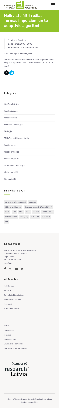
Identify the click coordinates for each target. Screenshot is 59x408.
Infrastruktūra (10, 339)
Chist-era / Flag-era (13, 207)
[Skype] (11, 72)
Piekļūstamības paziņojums (15, 348)
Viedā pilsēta (10, 145)
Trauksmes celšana (12, 308)
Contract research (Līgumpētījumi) (38, 207)
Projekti (7, 290)
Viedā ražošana (11, 111)
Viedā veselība (10, 118)
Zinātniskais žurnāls (12, 299)
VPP (6, 221)
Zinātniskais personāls (13, 344)
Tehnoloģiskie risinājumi (14, 295)
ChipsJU (32, 202)
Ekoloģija (8, 131)
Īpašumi (7, 335)
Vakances (8, 326)
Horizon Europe (11, 217)
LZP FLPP (35, 217)
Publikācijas (9, 286)
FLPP (28, 212)
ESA (14, 212)
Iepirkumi (8, 304)
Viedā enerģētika (11, 159)
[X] (6, 72)
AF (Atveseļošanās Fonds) (15, 202)
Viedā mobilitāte (11, 104)
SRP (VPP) (46, 217)
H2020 (36, 212)
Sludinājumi (9, 330)
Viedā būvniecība (11, 152)
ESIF (21, 212)
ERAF (7, 212)
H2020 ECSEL (47, 212)
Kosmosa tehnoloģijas (13, 125)
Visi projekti (10, 179)
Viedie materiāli (11, 172)
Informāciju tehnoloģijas (15, 165)
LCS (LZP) (24, 217)
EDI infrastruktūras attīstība (16, 138)
